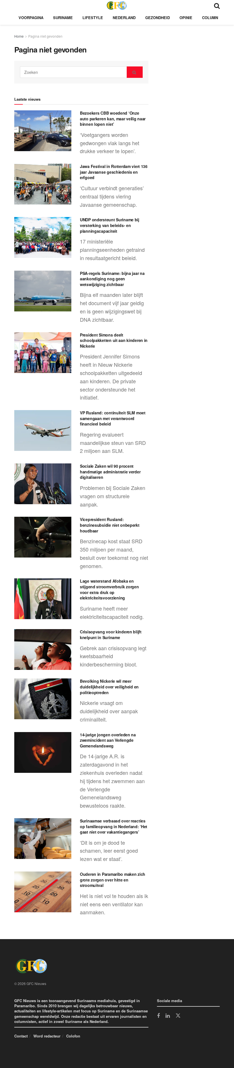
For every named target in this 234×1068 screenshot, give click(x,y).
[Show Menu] (17, 5)
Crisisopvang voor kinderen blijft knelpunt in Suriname (111, 634)
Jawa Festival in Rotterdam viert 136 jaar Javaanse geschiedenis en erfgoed (114, 171)
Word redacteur (46, 1036)
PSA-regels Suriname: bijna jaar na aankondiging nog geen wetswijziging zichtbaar (112, 278)
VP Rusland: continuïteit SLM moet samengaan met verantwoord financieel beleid (113, 418)
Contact (21, 1036)
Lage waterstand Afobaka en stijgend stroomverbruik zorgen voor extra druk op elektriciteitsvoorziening (109, 589)
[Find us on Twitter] (178, 1015)
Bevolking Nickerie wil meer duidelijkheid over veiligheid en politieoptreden (109, 686)
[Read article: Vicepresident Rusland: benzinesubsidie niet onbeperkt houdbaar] (42, 537)
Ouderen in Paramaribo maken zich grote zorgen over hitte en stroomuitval (112, 879)
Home (19, 36)
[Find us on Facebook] (158, 1016)
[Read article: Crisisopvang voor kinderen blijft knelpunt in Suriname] (42, 649)
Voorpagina (31, 17)
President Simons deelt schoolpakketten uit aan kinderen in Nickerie (114, 340)
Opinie (185, 17)
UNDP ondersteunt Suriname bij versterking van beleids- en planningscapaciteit (109, 225)
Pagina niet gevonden (45, 36)
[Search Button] (217, 5)
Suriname (63, 17)
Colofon (73, 1036)
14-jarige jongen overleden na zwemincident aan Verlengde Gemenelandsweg (108, 740)
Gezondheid (157, 17)
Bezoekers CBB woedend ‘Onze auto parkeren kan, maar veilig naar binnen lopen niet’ (113, 118)
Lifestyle (92, 17)
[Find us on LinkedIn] (168, 1016)
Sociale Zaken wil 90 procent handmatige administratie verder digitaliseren (110, 471)
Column (210, 17)
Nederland (124, 17)
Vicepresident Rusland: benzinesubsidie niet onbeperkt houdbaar (110, 524)
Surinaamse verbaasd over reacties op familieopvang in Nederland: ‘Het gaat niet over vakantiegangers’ (113, 826)
